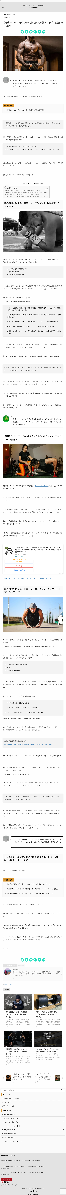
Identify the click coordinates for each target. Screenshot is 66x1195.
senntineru (33, 7)
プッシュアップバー (41, 486)
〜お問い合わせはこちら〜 (10, 1098)
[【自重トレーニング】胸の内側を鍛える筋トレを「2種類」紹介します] (35, 32)
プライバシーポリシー (9, 1106)
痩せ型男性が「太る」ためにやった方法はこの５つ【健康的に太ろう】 (16, 1014)
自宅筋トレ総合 (8, 984)
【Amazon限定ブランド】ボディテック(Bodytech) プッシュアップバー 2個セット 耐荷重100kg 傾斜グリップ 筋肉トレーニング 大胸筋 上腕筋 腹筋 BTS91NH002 (38, 550)
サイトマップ (6, 1102)
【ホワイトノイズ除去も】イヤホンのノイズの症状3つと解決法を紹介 (23, 1172)
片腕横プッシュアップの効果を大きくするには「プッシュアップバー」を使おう (27, 192)
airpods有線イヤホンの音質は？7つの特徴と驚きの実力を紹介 (20, 1160)
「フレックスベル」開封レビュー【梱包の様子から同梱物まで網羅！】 (46, 1014)
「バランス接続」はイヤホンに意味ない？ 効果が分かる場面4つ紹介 (22, 1166)
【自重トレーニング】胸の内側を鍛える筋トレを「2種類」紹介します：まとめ (26, 196)
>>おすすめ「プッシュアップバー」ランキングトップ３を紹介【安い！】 (27, 578)
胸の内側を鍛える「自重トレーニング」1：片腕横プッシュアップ (22, 190)
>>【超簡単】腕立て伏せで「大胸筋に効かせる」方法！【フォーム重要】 (28, 744)
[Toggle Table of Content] (46, 188)
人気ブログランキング (9, 1185)
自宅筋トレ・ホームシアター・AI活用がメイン (33, 1188)
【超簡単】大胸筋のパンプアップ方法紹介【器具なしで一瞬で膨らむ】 (16, 1051)
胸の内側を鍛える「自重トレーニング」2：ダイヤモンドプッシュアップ (24, 194)
